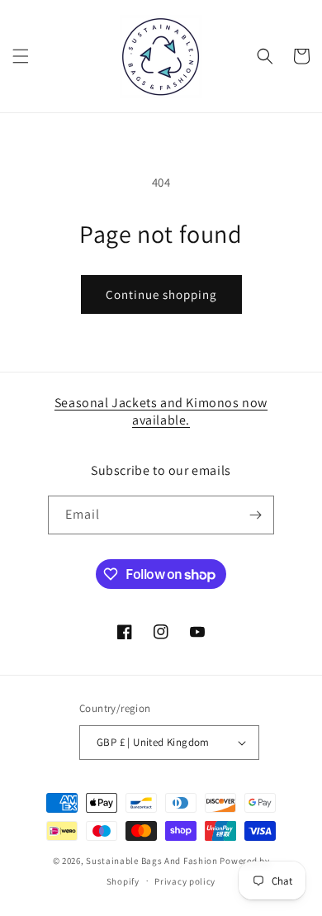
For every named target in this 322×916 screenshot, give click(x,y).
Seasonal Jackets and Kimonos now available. (161, 411)
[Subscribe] (255, 515)
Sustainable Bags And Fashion (152, 860)
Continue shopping (161, 294)
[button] (20, 56)
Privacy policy (184, 881)
